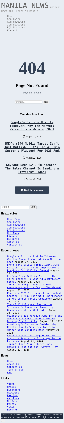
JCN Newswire (16, 24)
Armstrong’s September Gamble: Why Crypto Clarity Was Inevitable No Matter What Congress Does (31, 327)
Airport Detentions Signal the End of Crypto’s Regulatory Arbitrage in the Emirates (34, 338)
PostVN (11, 404)
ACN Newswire (16, 21)
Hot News (13, 233)
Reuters (38, 414)
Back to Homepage (33, 190)
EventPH (12, 409)
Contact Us (14, 244)
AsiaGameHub (8, 414)
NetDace (12, 401)
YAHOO (11, 384)
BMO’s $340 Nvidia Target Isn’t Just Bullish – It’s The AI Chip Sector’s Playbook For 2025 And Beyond (32, 149)
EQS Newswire (16, 27)
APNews (47, 414)
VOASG (11, 406)
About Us (13, 241)
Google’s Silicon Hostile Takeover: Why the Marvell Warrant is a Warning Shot (32, 125)
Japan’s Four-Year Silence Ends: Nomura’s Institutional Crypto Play (32, 345)
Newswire (13, 392)
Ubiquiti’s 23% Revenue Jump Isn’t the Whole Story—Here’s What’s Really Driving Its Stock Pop (34, 318)
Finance (12, 236)
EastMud (12, 395)
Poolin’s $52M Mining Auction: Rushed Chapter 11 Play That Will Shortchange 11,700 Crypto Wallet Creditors (34, 296)
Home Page (14, 219)
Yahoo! (31, 414)
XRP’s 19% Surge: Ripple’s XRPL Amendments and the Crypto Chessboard (34, 286)
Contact (12, 30)
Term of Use (15, 369)
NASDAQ (11, 387)
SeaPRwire (14, 19)
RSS (9, 372)
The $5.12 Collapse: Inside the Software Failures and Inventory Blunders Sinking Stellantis (30, 307)
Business (13, 239)
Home (10, 16)
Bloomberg (14, 389)
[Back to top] (3, 420)
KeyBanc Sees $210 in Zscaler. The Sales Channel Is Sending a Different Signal (32, 168)
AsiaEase (13, 398)
